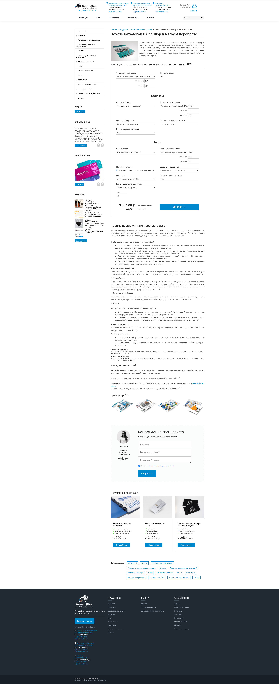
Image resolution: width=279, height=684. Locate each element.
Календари (190, 573)
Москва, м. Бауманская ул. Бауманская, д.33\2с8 (84, 644)
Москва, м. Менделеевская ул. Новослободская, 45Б (119, 4)
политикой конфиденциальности (161, 466)
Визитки (144, 563)
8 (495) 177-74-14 (140, 9)
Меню (179, 573)
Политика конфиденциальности (85, 680)
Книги (150, 573)
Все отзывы (80, 145)
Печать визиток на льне (154, 524)
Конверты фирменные (136, 578)
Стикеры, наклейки (157, 578)
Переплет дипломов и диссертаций (183, 568)
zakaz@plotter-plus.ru (123, 459)
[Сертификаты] (89, 173)
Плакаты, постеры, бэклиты (179, 578)
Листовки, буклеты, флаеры (162, 563)
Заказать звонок (84, 621)
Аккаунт (193, 11)
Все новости (81, 241)
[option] (89, 137)
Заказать (179, 206)
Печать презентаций (165, 573)
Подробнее (121, 545)
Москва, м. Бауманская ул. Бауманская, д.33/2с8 (142, 4)
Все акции (80, 112)
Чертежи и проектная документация (142, 568)
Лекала (163, 568)
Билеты (196, 578)
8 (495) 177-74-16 (116, 9)
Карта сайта (102, 680)
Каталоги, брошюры (135, 573)
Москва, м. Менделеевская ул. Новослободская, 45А (86, 632)
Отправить (147, 473)
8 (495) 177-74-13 (162, 9)
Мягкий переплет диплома (122, 524)
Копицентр (132, 563)
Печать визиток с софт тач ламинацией (189, 524)
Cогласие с (157, 466)
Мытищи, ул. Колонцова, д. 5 (162, 4)
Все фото (79, 184)
